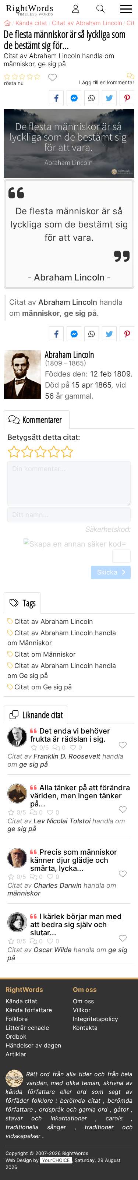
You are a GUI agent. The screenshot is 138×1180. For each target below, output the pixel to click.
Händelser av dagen (33, 1045)
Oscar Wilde (52, 950)
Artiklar (16, 1054)
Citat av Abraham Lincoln (53, 621)
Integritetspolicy (95, 1018)
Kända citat (21, 1001)
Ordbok (16, 1036)
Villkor (82, 1010)
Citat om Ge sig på (43, 687)
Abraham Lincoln (69, 277)
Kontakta (85, 1027)
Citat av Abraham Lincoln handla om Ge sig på (61, 670)
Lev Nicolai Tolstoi (62, 821)
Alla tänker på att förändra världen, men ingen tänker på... (80, 795)
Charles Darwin (57, 885)
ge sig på (33, 764)
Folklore (17, 1018)
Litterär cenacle (27, 1027)
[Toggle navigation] (124, 9)
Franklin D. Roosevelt (66, 756)
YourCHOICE (56, 1160)
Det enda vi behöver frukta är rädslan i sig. (70, 735)
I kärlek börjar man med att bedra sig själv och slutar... (76, 924)
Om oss (83, 1001)
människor (23, 893)
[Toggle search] (100, 8)
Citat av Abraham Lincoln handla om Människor (61, 638)
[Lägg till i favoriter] (52, 76)
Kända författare (29, 1010)
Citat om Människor (45, 654)
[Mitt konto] (75, 8)
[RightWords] (7, 23)
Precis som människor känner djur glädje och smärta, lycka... (73, 860)
